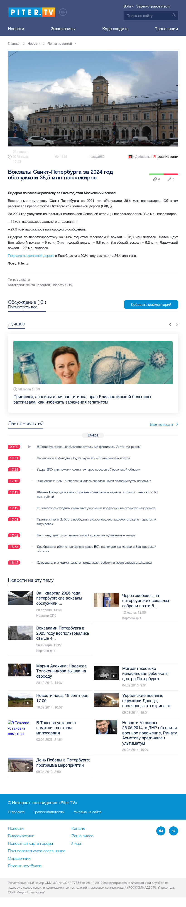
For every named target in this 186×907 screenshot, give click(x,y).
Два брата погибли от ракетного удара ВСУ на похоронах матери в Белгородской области (96, 543)
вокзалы (23, 280)
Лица (76, 843)
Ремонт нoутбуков (24, 866)
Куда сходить (115, 28)
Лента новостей (38, 285)
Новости (16, 28)
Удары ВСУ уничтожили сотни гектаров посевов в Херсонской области (88, 464)
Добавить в (156, 157)
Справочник (19, 858)
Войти (129, 6)
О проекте (16, 812)
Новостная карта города (30, 843)
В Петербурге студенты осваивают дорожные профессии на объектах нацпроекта (96, 503)
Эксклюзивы (63, 28)
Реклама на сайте (87, 812)
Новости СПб (62, 285)
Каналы (78, 828)
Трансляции (166, 28)
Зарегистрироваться (152, 6)
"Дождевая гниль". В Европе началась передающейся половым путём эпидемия (94, 475)
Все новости (161, 418)
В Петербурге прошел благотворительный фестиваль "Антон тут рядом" (89, 441)
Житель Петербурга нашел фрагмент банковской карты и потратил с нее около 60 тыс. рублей (97, 489)
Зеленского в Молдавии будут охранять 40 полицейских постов (83, 453)
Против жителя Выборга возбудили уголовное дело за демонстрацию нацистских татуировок (96, 516)
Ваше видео (82, 836)
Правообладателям (48, 812)
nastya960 (97, 157)
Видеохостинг (21, 836)
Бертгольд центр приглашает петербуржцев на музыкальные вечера (86, 530)
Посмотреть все (22, 307)
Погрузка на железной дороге (31, 255)
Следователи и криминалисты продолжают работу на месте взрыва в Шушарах (94, 557)
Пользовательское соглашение (36, 851)
